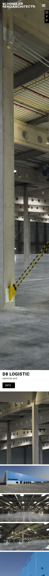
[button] (43, 5)
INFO (8, 385)
